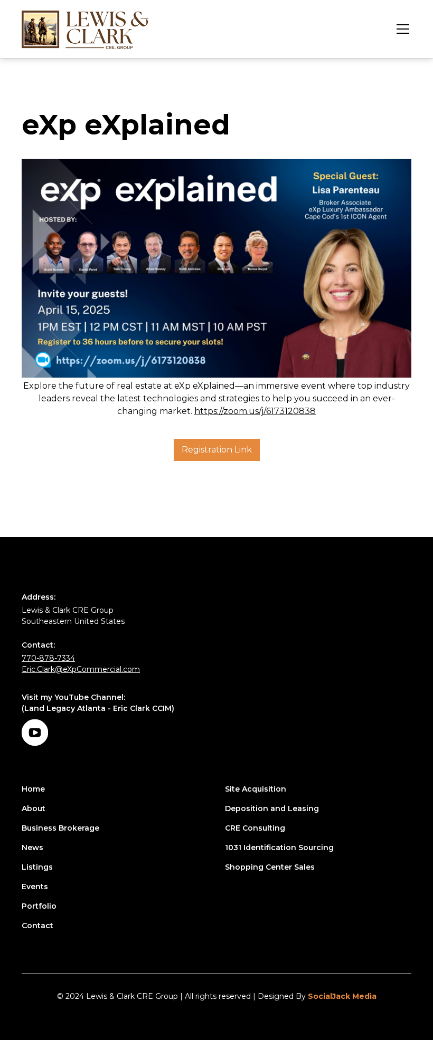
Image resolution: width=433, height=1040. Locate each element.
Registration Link (217, 450)
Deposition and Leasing (272, 808)
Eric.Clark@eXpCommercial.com (81, 669)
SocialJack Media (342, 996)
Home (33, 789)
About (33, 808)
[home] (85, 29)
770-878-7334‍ (48, 658)
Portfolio (39, 906)
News (32, 847)
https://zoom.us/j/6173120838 (255, 411)
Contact (37, 925)
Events (35, 886)
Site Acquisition (255, 789)
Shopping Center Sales (270, 867)
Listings (37, 867)
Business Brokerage (60, 828)
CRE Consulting (255, 828)
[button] (400, 29)
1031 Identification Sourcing (279, 847)
